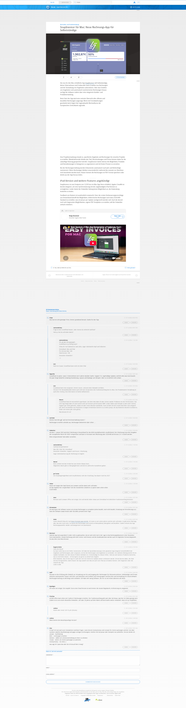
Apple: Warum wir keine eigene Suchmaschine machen (116, 274)
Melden (126, 322)
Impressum (100, 695)
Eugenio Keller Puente (80, 218)
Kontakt (138, 2)
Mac (96, 281)
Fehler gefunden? (131, 267)
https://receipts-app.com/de (79, 521)
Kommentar (49, 654)
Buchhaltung (89, 281)
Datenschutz (110, 695)
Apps (83, 281)
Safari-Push (117, 695)
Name (48, 667)
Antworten (134, 322)
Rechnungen (102, 281)
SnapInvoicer (89, 83)
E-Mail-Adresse (50, 674)
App (134, 2)
